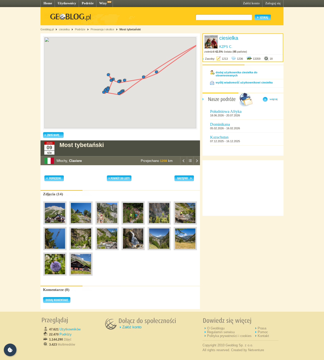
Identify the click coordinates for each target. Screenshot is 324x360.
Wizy (103, 3)
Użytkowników (69, 329)
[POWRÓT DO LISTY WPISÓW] (190, 163)
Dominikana (220, 124)
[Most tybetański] (55, 225)
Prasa (262, 328)
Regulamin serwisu (221, 332)
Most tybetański (130, 29)
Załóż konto (251, 3)
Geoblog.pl (47, 29)
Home (48, 3)
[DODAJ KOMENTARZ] (56, 301)
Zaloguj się (273, 3)
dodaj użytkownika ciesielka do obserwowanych (236, 74)
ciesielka (64, 29)
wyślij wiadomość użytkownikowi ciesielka (244, 82)
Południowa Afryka (225, 111)
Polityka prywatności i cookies (229, 336)
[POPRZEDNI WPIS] (183, 163)
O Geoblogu (216, 328)
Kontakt (263, 336)
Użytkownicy (67, 3)
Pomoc (263, 332)
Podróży (65, 334)
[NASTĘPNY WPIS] (196, 163)
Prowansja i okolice (102, 29)
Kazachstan (219, 137)
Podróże (88, 3)
